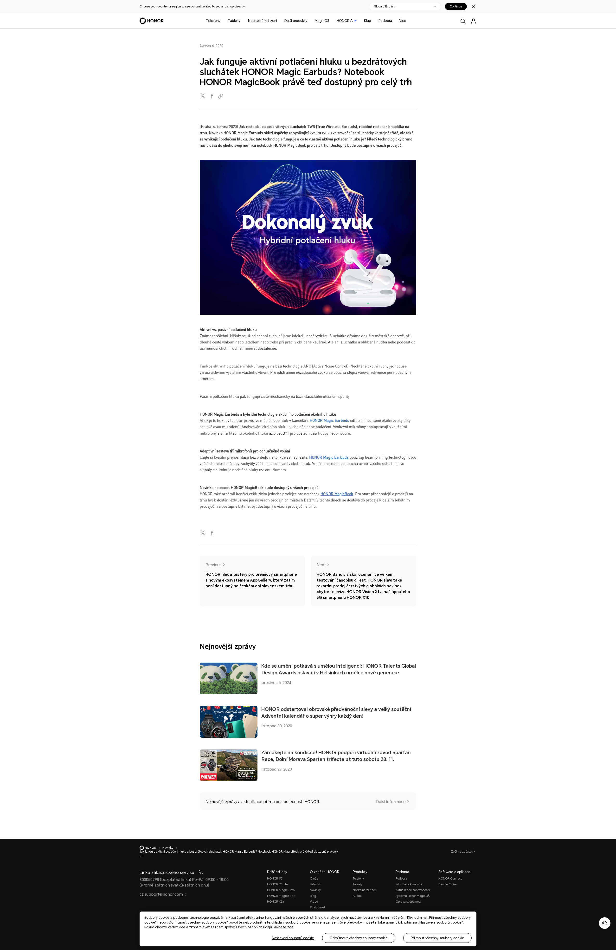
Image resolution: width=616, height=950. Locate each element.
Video (314, 901)
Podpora (385, 21)
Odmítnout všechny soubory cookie (359, 938)
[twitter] (203, 96)
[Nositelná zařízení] (279, 20)
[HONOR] (151, 848)
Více (402, 21)
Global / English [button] (384, 6)
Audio (357, 896)
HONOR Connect (450, 878)
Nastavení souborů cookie (293, 938)
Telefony (213, 21)
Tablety (234, 21)
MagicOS (322, 21)
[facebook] (212, 96)
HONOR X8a (275, 901)
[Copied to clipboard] (221, 96)
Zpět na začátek (462, 851)
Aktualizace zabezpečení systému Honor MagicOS (413, 893)
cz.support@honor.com (161, 894)
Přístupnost (317, 907)
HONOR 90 (274, 878)
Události (315, 884)
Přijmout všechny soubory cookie (437, 938)
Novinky (315, 890)
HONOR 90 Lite (277, 884)
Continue (456, 6)
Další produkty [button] (295, 21)
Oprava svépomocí (408, 901)
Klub (367, 21)
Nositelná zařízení (262, 21)
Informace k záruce (409, 884)
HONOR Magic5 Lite (281, 896)
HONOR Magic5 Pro (281, 890)
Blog (313, 896)
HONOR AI (345, 21)
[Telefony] (222, 20)
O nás (314, 878)
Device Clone (447, 884)
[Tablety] (242, 20)
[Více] (408, 20)
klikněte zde (284, 927)
